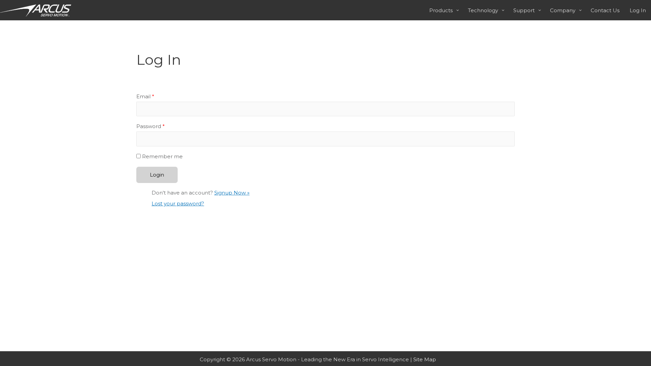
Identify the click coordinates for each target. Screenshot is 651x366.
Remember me (162, 156)
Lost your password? (178, 203)
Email (145, 96)
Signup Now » (232, 192)
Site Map (424, 359)
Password (150, 126)
